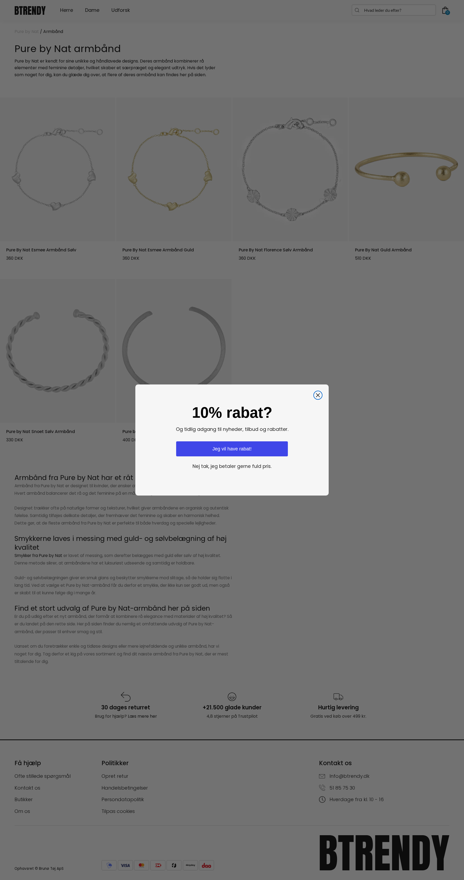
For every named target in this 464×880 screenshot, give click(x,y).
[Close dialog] (318, 395)
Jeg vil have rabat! (232, 449)
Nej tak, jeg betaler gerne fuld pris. (232, 466)
